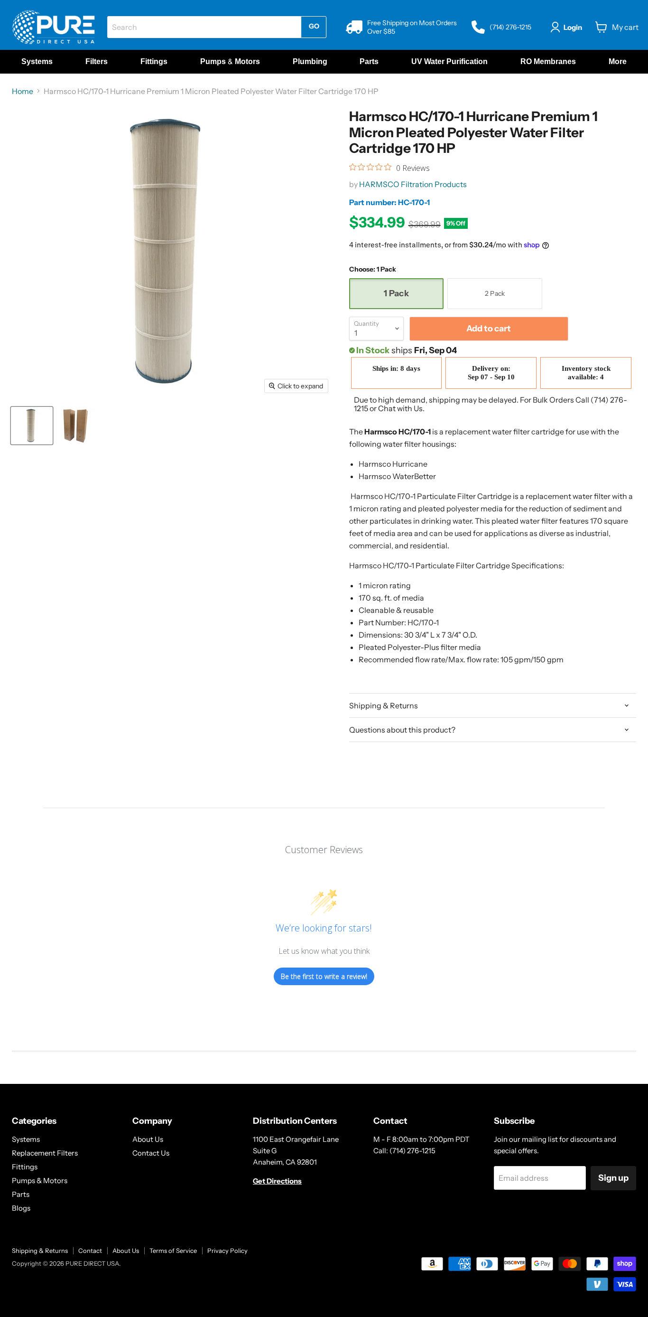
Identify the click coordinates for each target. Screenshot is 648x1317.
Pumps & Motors (39, 1180)
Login (573, 27)
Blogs (21, 1208)
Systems (26, 1139)
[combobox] (204, 27)
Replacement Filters (45, 1152)
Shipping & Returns (40, 1250)
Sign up (613, 1178)
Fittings (24, 1166)
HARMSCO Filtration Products (413, 184)
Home (22, 91)
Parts (20, 1194)
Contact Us (150, 1152)
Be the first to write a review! (324, 976)
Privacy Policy (227, 1250)
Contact (90, 1250)
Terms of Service (173, 1250)
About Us (147, 1139)
